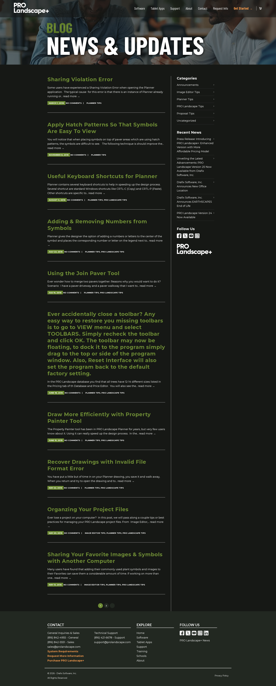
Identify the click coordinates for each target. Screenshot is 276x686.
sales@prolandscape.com (63, 646)
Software (139, 8)
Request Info (220, 8)
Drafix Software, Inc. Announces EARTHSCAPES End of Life (194, 202)
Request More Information (65, 656)
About (189, 8)
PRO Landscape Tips (115, 200)
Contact (202, 8)
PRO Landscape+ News (195, 640)
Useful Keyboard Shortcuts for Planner (102, 176)
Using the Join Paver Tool (83, 273)
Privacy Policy (222, 675)
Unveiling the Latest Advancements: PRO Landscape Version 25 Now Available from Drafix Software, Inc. (194, 167)
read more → (71, 96)
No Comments (74, 103)
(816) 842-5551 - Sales (60, 642)
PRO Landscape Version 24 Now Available (194, 215)
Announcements (188, 85)
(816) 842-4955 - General (62, 637)
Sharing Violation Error (80, 79)
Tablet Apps (158, 8)
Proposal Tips (185, 113)
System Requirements (62, 651)
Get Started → (243, 8)
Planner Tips (94, 103)
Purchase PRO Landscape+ (65, 660)
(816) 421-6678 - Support (109, 637)
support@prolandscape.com (112, 642)
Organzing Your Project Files (88, 509)
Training (142, 651)
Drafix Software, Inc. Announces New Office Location (191, 186)
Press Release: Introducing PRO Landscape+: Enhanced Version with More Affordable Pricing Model (195, 145)
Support (175, 8)
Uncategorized (186, 120)
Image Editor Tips (95, 533)
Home (140, 633)
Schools (141, 656)
